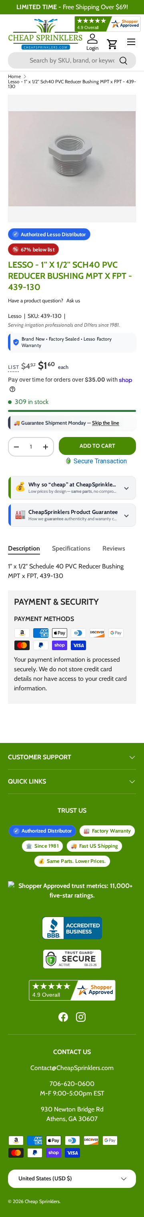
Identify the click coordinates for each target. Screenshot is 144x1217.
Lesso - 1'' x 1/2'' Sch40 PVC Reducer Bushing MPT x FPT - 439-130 (72, 84)
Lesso (15, 315)
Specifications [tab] (71, 548)
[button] (112, 44)
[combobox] (72, 60)
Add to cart (97, 445)
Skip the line (105, 422)
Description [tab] (24, 548)
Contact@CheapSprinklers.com (72, 1068)
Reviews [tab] (113, 548)
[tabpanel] (72, 571)
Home (14, 76)
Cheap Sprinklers (42, 1201)
